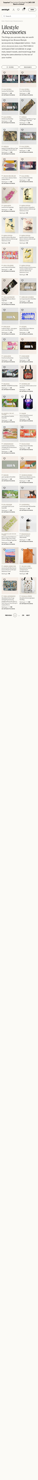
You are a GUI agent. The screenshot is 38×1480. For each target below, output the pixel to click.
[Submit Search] (4, 16)
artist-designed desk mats (12, 46)
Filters (11, 67)
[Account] (13, 9)
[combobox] (19, 16)
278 (23, 615)
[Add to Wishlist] (5, 72)
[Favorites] (18, 9)
